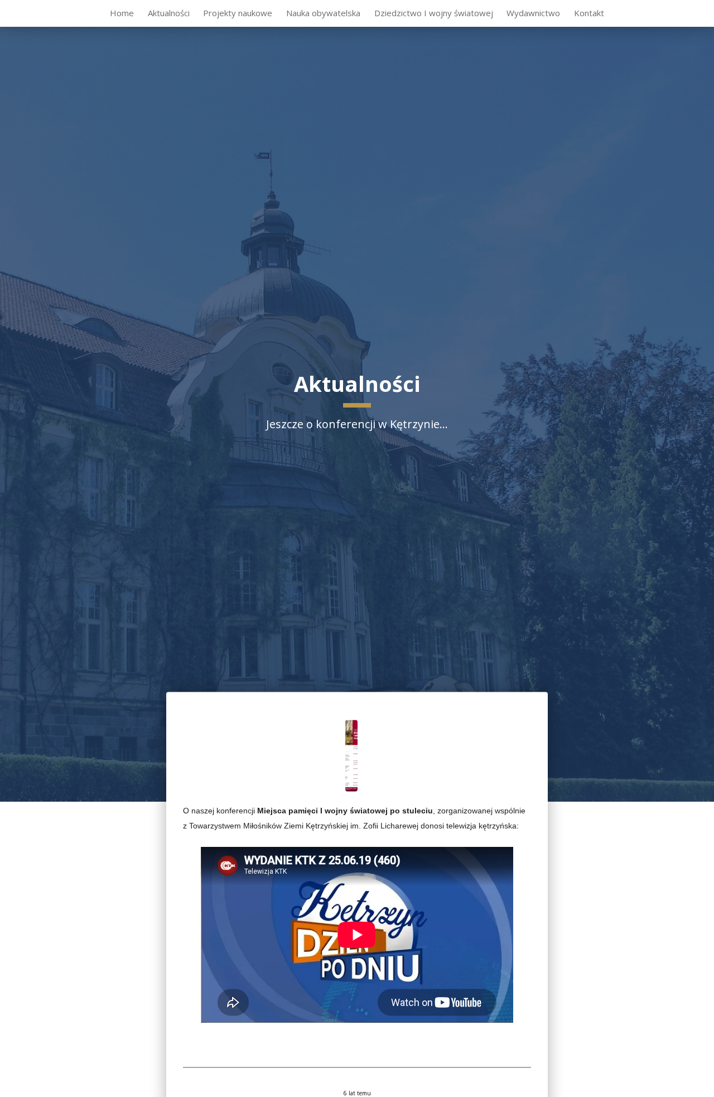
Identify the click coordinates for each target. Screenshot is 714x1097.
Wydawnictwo (533, 12)
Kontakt (589, 12)
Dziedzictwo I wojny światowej (433, 12)
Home (122, 12)
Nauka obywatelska (323, 12)
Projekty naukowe (237, 12)
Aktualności (169, 12)
